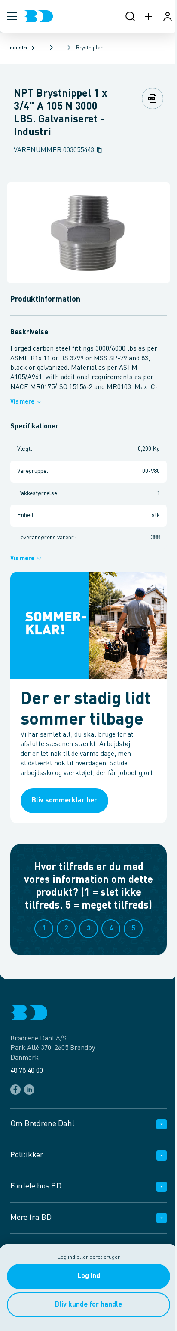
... (43, 48)
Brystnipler (89, 48)
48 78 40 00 (26, 1070)
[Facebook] (15, 1089)
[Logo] (38, 16)
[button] (12, 16)
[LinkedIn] (29, 1089)
